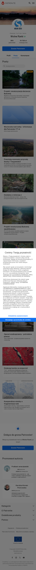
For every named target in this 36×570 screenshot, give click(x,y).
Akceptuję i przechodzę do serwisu (18, 320)
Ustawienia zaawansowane (18, 316)
